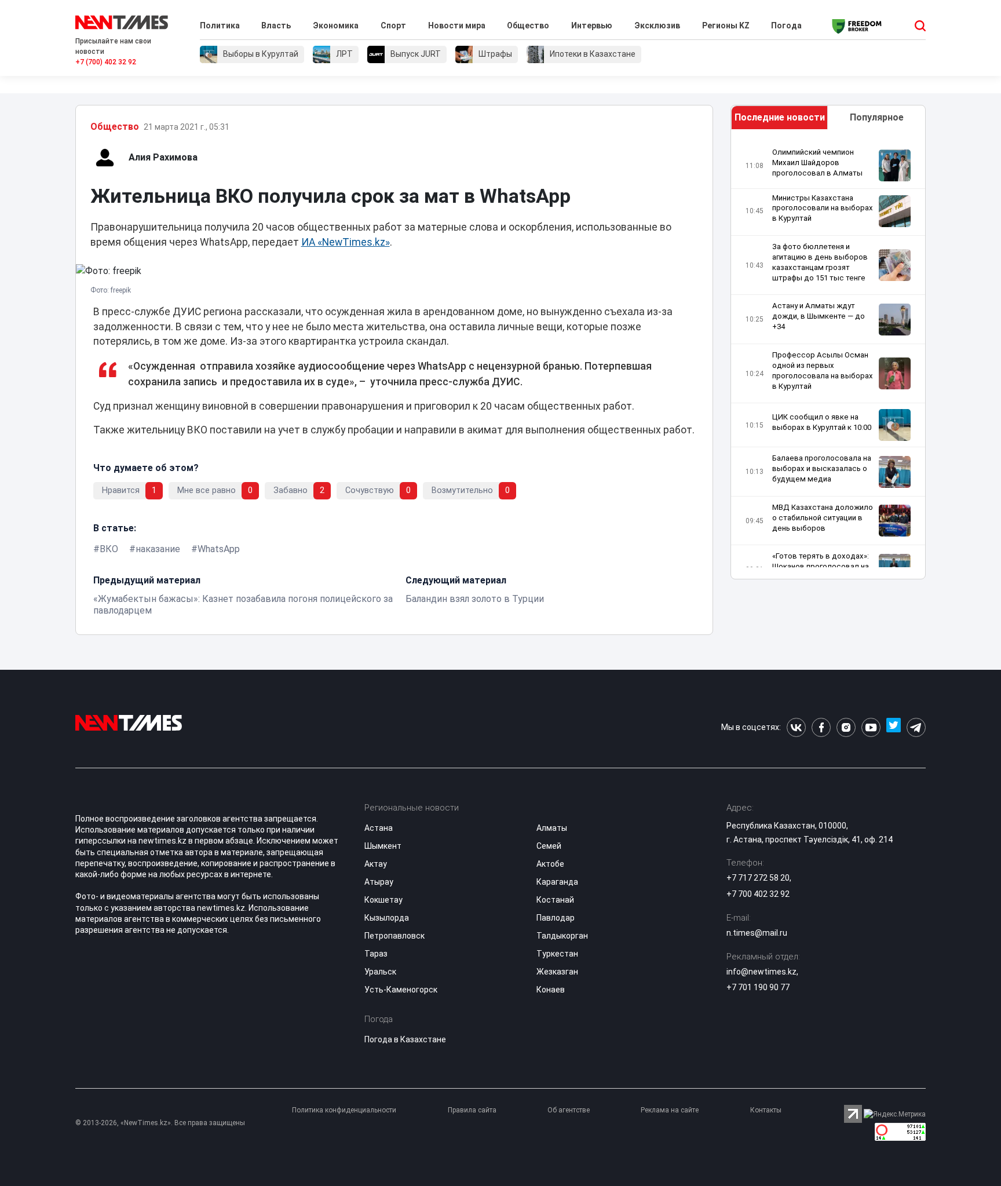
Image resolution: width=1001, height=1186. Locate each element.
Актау (375, 863)
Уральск (380, 971)
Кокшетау (383, 899)
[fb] (821, 727)
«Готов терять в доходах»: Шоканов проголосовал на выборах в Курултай (820, 566)
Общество (528, 25)
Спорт (393, 25)
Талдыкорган (562, 935)
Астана (378, 828)
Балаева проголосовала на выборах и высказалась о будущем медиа (821, 468)
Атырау (378, 881)
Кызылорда (386, 917)
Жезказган (557, 971)
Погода (786, 25)
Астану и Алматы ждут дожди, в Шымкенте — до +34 (818, 316)
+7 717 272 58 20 (758, 877)
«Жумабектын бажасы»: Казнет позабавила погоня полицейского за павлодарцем (243, 604)
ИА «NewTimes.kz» (345, 242)
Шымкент (382, 846)
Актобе (550, 863)
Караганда (557, 881)
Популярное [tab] (877, 117)
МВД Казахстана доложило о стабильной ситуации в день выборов (822, 517)
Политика (220, 25)
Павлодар (555, 917)
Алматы (551, 828)
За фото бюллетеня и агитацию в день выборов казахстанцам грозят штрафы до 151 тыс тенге (820, 262)
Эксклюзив (657, 25)
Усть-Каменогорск (400, 989)
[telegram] (916, 727)
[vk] (796, 727)
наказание (158, 548)
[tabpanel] (828, 357)
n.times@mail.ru (756, 932)
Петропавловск (394, 935)
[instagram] (846, 727)
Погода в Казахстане (405, 1039)
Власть (276, 25)
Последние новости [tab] (780, 117)
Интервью (591, 25)
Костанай (555, 899)
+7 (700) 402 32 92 (105, 62)
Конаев (550, 989)
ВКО (109, 548)
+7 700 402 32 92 (758, 894)
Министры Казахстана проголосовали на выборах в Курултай (822, 208)
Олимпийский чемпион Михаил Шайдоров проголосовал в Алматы (817, 162)
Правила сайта (472, 1110)
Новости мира (456, 25)
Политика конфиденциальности (344, 1110)
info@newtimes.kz (761, 971)
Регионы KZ (726, 25)
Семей (548, 846)
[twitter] (893, 727)
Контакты (765, 1110)
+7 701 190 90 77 (758, 987)
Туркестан (557, 953)
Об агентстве (568, 1110)
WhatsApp (219, 548)
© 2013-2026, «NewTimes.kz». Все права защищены (160, 1123)
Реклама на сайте (670, 1110)
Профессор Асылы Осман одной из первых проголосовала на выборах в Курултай (822, 371)
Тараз (376, 953)
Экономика (336, 25)
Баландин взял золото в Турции (474, 598)
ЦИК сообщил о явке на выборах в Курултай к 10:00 (821, 422)
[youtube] (871, 727)
